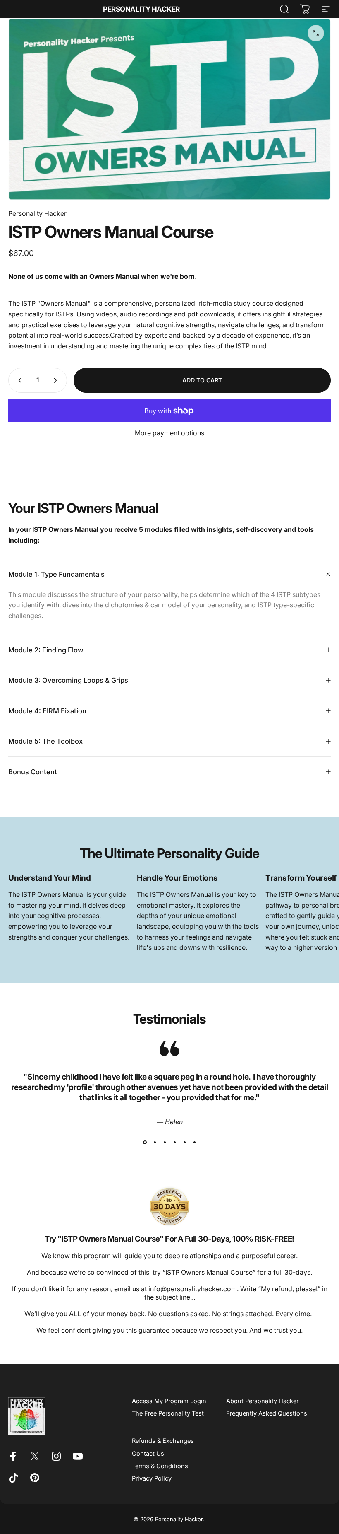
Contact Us (148, 1453)
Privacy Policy (152, 1478)
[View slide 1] (145, 1142)
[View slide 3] (165, 1142)
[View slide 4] (174, 1142)
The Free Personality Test (168, 1413)
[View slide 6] (194, 1142)
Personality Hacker (141, 9)
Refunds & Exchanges (163, 1441)
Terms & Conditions (160, 1466)
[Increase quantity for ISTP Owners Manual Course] (57, 380)
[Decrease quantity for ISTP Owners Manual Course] (18, 380)
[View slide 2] (155, 1142)
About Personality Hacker (262, 1401)
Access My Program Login (169, 1401)
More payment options (169, 433)
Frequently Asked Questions (266, 1413)
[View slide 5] (184, 1142)
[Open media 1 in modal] (316, 33)
